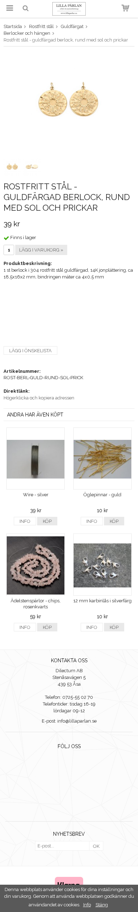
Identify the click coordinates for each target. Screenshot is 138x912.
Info (24, 521)
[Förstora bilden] (69, 102)
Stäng (102, 904)
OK (96, 846)
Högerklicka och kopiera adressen (39, 397)
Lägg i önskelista (30, 350)
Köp (47, 521)
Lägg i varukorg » (41, 250)
